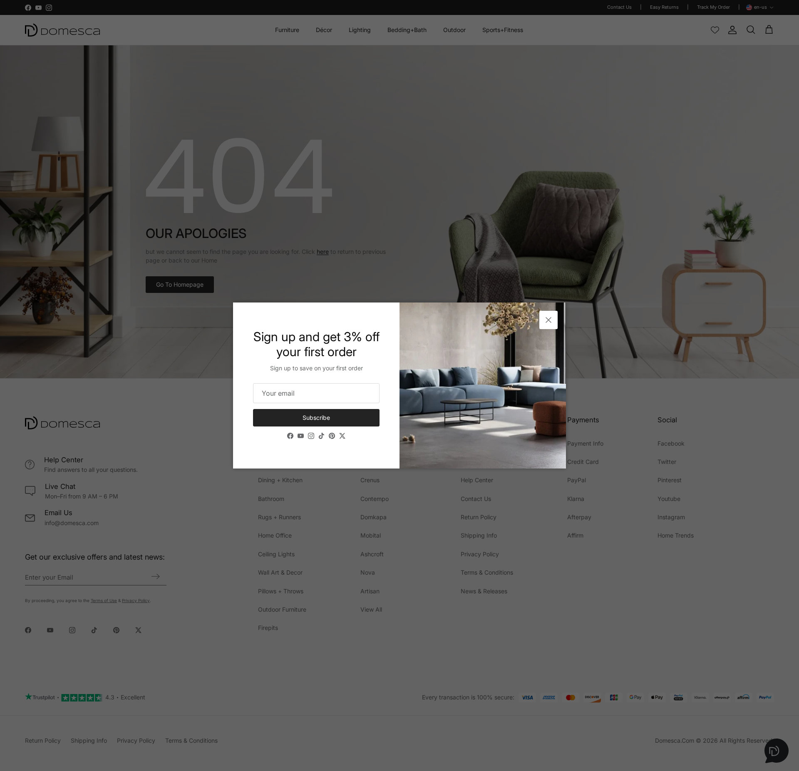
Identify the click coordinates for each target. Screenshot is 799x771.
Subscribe (316, 417)
